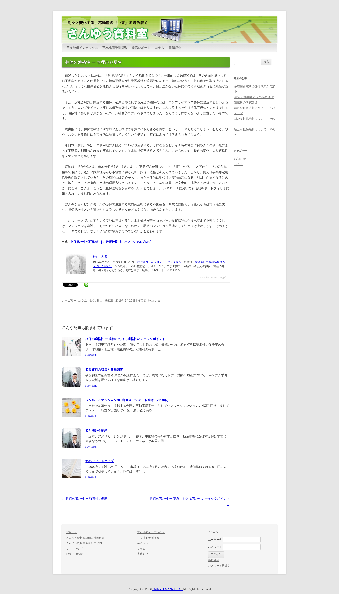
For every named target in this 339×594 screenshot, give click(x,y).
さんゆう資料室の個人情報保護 (85, 537)
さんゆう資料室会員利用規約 (84, 543)
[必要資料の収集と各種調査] (71, 385)
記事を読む (91, 355)
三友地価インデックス (82, 47)
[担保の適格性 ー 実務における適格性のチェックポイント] (71, 355)
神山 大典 (154, 300)
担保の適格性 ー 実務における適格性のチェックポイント (125, 339)
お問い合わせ (74, 553)
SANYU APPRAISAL (167, 589)
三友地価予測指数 (114, 47)
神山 (100, 300)
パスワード (215, 546)
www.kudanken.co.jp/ (213, 277)
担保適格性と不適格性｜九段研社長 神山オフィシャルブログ (111, 241)
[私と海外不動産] (71, 446)
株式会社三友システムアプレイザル (159, 262)
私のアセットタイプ (99, 461)
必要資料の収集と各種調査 (104, 369)
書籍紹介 (175, 47)
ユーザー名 (215, 539)
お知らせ (240, 158)
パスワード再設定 (219, 565)
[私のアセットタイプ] (71, 477)
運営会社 (71, 532)
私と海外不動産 (96, 430)
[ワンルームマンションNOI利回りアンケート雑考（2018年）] (71, 416)
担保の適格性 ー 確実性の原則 (85, 498)
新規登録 (213, 560)
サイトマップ (74, 548)
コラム (159, 47)
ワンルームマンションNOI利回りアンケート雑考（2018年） (127, 400)
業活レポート (141, 47)
